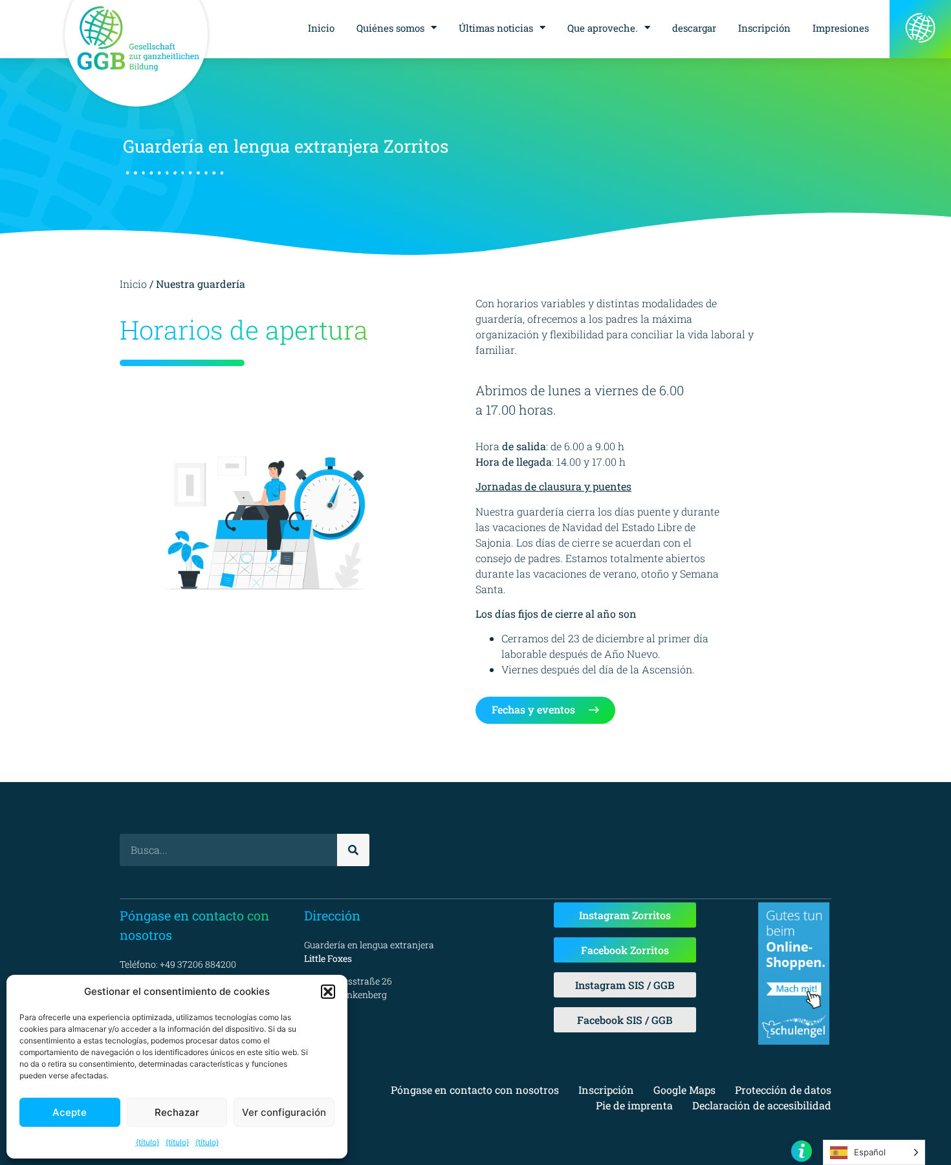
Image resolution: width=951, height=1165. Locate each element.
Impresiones (841, 27)
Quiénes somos (390, 27)
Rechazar (177, 1112)
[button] (328, 991)
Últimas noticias (496, 27)
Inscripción (764, 27)
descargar (694, 27)
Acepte (69, 1112)
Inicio (321, 27)
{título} (147, 1142)
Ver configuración (284, 1112)
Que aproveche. (602, 27)
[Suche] (353, 850)
